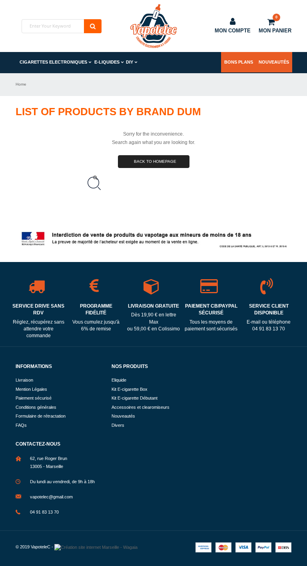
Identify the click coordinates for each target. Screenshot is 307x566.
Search (93, 26)
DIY (129, 62)
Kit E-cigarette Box (130, 389)
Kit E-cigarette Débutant (134, 398)
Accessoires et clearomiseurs (140, 407)
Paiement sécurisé (34, 398)
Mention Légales (31, 389)
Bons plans (238, 62)
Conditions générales (36, 407)
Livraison (24, 380)
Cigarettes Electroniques (53, 62)
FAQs (21, 425)
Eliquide (119, 380)
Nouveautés (274, 62)
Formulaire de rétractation (41, 416)
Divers (118, 425)
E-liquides (107, 62)
